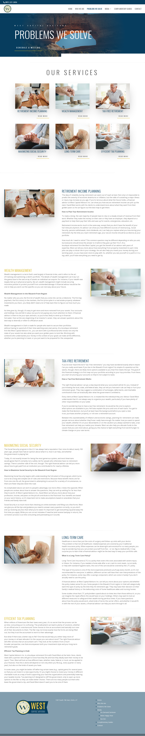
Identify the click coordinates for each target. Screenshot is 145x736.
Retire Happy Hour (106, 716)
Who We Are (79, 9)
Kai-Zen (103, 719)
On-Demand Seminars (108, 712)
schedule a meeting (28, 47)
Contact (138, 9)
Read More (43, 116)
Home (70, 9)
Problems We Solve (94, 9)
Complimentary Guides (123, 9)
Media (107, 9)
